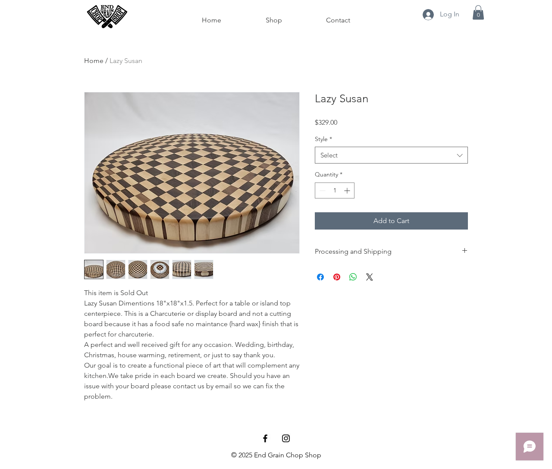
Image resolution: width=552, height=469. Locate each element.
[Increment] (347, 190)
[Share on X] (369, 277)
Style (323, 139)
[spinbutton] (334, 190)
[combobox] (391, 155)
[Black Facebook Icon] (265, 438)
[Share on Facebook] (320, 277)
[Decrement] (321, 190)
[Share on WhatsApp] (353, 277)
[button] (478, 12)
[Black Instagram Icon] (286, 438)
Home (94, 61)
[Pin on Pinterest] (337, 277)
